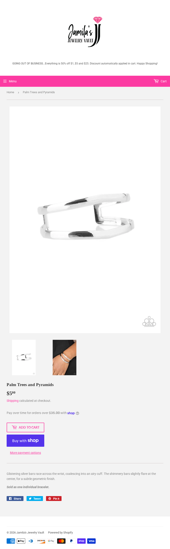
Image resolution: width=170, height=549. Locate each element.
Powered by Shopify (60, 532)
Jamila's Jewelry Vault (30, 532)
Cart (163, 81)
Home (10, 92)
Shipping (13, 400)
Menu (13, 81)
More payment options (25, 452)
